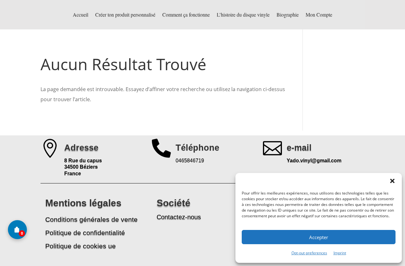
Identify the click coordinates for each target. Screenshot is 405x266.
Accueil (80, 14)
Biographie (288, 14)
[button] (392, 181)
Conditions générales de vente (91, 219)
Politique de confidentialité (85, 232)
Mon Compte (319, 14)
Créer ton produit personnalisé (125, 14)
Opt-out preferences (309, 253)
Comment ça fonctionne (186, 14)
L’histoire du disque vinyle (243, 14)
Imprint (339, 253)
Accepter (318, 237)
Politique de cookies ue (80, 246)
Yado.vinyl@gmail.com (314, 160)
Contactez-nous (179, 216)
